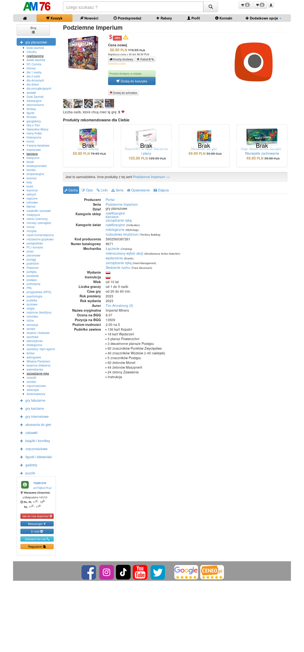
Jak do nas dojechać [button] (35, 516)
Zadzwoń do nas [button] (36, 539)
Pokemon (33, 268)
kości (30, 186)
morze (31, 227)
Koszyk (56, 18)
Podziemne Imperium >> (151, 176)
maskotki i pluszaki (39, 211)
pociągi (31, 259)
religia (31, 308)
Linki (104, 190)
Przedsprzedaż (129, 18)
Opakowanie (140, 190)
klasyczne (33, 158)
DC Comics (34, 64)
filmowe (32, 117)
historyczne (34, 137)
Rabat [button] (147, 59)
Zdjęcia (163, 190)
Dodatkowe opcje (264, 18)
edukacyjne (34, 101)
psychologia (34, 296)
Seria (119, 190)
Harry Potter (34, 133)
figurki (30, 113)
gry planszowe (36, 42)
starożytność (35, 341)
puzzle (30, 473)
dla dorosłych (35, 80)
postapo (32, 280)
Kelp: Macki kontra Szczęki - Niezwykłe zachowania (262, 151)
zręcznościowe (36, 386)
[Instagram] (107, 572)
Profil (195, 18)
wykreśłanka (35, 369)
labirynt (31, 194)
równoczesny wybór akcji (124, 253)
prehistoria (33, 284)
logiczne (32, 198)
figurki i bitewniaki (38, 456)
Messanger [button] (35, 524)
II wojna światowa (38, 145)
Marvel (31, 206)
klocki (30, 162)
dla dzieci (33, 84)
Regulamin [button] (35, 546)
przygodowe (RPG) (39, 292)
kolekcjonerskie (37, 166)
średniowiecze (36, 394)
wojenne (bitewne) (39, 365)
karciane (32, 154)
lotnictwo (32, 202)
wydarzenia (114, 258)
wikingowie (34, 357)
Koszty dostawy (122, 59)
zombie (31, 382)
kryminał (32, 190)
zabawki (31, 432)
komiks (31, 170)
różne (30, 320)
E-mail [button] (35, 531)
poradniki (33, 276)
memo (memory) (37, 219)
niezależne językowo (40, 239)
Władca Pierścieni (38, 361)
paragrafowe (35, 243)
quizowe (32, 304)
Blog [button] (33, 28)
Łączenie (112, 248)
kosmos (32, 178)
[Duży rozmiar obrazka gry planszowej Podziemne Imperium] (85, 53)
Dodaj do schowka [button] (124, 92)
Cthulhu (32, 52)
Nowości (90, 18)
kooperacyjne (35, 174)
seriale (31, 329)
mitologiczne (115, 229)
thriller (31, 353)
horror (30, 141)
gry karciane (34, 408)
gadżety (31, 464)
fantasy (31, 109)
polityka (32, 272)
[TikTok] (123, 572)
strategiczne (34, 345)
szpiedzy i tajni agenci (41, 349)
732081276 (39, 483)
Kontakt (225, 18)
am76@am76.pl (42, 488)
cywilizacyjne (35, 56)
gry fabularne (35, 400)
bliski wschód (35, 48)
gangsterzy (34, 121)
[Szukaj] (210, 6)
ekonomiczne (35, 105)
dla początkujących (39, 88)
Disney (31, 68)
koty (29, 182)
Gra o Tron (33, 125)
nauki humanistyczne (40, 235)
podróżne (33, 263)
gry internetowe (37, 416)
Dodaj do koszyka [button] (133, 81)
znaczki (31, 377)
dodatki (31, 92)
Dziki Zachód (35, 97)
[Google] (186, 572)
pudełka (32, 300)
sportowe (32, 337)
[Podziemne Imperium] (67, 103)
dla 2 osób (33, 76)
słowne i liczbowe (38, 333)
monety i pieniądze (39, 223)
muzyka (32, 231)
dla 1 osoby (34, 72)
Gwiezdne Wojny (37, 129)
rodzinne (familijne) (39, 312)
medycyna (33, 215)
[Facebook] (89, 572)
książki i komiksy (37, 440)
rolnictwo (32, 316)
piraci (30, 251)
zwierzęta (33, 390)
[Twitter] (158, 572)
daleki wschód (36, 60)
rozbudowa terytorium (122, 234)
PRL (29, 288)
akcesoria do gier (38, 424)
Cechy (72, 190)
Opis (89, 190)
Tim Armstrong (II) (119, 305)
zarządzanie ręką (38, 373)
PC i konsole (35, 247)
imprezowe (34, 150)
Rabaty (166, 18)
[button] (245, 5)
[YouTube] (140, 572)
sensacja (32, 325)
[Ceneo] (212, 572)
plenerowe (33, 255)
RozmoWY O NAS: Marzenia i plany (146, 151)
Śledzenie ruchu (118, 267)
